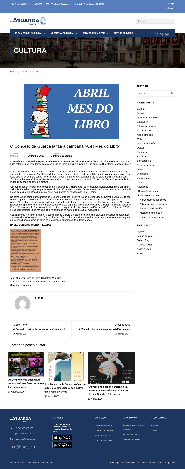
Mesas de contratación (151, 213)
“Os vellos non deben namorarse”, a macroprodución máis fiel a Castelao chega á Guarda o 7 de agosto (108, 390)
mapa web (170, 462)
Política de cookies (130, 462)
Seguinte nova (122, 325)
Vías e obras (143, 178)
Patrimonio (142, 152)
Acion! (140, 253)
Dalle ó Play (143, 240)
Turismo (141, 169)
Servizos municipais (94, 33)
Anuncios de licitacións (152, 208)
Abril (18, 278)
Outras (140, 148)
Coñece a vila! (144, 244)
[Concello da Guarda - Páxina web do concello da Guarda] (28, 21)
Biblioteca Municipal (51, 278)
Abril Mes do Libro (30, 278)
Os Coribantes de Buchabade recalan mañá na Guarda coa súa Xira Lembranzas (26, 383)
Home (13, 71)
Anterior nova (20, 325)
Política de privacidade (152, 462)
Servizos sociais (145, 165)
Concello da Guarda (20, 281)
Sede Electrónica (102, 435)
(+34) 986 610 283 (41, 4)
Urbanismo (142, 174)
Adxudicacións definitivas (153, 200)
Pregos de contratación (152, 217)
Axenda (154, 425)
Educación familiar (146, 126)
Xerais (140, 182)
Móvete (141, 231)
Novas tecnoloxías (146, 143)
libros (18, 285)
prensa (14, 156)
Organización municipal (28, 33)
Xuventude (142, 187)
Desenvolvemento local (149, 117)
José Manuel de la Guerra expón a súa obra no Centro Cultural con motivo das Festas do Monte (65, 388)
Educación (66, 156)
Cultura (37, 71)
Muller (140, 139)
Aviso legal (114, 462)
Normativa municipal (62, 33)
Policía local (143, 156)
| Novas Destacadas (147, 191)
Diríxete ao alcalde (103, 425)
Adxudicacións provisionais (154, 204)
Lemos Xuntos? (145, 236)
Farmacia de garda (131, 440)
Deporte (141, 113)
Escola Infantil (144, 130)
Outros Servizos (123, 33)
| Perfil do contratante (148, 195)
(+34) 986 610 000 (22, 4)
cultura (35, 281)
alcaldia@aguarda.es (63, 4)
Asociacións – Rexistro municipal (133, 427)
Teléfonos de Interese (133, 435)
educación (59, 281)
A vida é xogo (144, 249)
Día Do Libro (46, 281)
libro (12, 285)
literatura (27, 285)
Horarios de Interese (104, 430)
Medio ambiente (145, 135)
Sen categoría (144, 161)
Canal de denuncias (104, 440)
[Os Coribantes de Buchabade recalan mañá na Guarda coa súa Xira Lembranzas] (26, 364)
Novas (24, 71)
